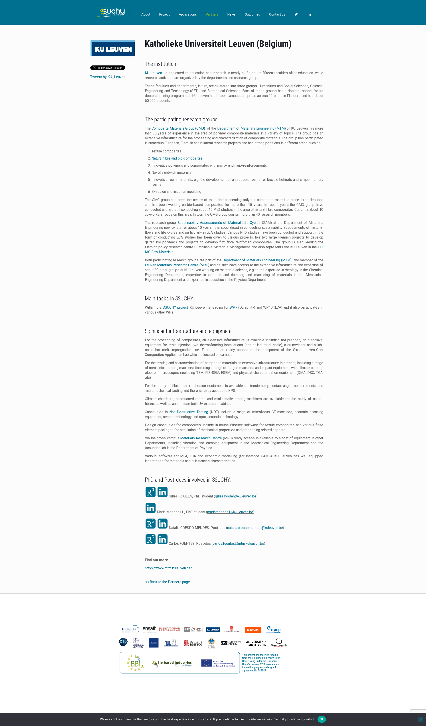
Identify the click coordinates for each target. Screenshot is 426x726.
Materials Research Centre (201, 438)
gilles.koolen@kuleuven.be (235, 496)
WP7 (233, 307)
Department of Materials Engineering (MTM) (251, 128)
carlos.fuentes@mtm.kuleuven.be (238, 543)
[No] (420, 719)
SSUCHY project (175, 307)
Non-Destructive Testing (188, 412)
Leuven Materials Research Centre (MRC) (177, 265)
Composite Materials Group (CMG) (179, 128)
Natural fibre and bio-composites (177, 158)
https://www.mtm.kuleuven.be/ (168, 568)
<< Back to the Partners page (167, 582)
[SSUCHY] (112, 12)
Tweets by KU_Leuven (107, 77)
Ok (322, 719)
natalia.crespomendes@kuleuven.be (255, 528)
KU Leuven (153, 73)
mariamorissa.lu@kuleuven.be (230, 512)
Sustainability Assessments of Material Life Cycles (219, 223)
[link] (112, 48)
